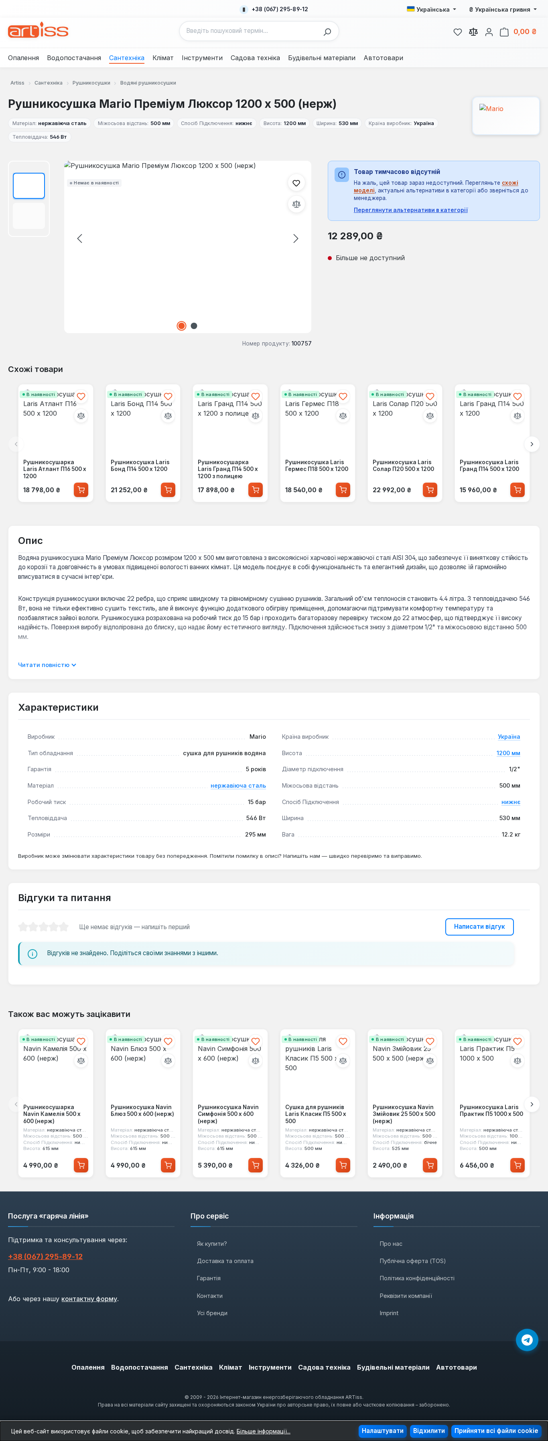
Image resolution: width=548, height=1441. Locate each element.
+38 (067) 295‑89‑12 (45, 1256)
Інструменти (270, 1367)
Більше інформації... (263, 1431)
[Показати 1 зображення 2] (182, 326)
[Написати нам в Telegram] (527, 1340)
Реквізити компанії (406, 1295)
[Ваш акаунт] (489, 30)
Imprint (389, 1313)
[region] (160, 247)
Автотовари (456, 1367)
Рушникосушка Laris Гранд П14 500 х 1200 (489, 466)
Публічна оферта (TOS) (413, 1260)
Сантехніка (194, 1367)
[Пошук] (329, 31)
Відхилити (429, 1431)
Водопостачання (139, 1367)
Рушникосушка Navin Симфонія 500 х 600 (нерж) (228, 1114)
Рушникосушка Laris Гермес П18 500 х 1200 (316, 466)
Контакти (210, 1295)
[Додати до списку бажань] (296, 182)
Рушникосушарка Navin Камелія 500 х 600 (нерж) (52, 1114)
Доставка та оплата (225, 1260)
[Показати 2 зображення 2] (194, 326)
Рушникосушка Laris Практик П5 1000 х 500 (491, 1111)
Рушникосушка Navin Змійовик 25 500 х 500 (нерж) (404, 1114)
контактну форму (89, 1299)
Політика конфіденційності (417, 1278)
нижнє (510, 801)
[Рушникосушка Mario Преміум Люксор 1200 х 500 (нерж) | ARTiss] (187, 247)
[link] (457, 30)
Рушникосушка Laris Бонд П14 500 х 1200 (140, 466)
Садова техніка (324, 1367)
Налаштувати (383, 1431)
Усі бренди (212, 1313)
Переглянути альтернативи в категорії (411, 210)
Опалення (88, 1367)
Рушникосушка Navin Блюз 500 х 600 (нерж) (142, 1111)
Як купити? (212, 1243)
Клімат (230, 1367)
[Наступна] (296, 238)
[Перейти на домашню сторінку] (38, 30)
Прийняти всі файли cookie (496, 1431)
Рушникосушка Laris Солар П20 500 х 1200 (403, 466)
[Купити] (81, 490)
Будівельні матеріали (393, 1367)
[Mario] (506, 116)
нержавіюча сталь (238, 785)
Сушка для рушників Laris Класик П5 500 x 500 (315, 1114)
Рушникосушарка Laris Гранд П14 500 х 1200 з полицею (228, 469)
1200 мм (508, 753)
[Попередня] (79, 238)
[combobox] (249, 31)
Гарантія (209, 1278)
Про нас (391, 1243)
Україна (509, 736)
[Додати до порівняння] (296, 204)
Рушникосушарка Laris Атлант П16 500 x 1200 (54, 469)
